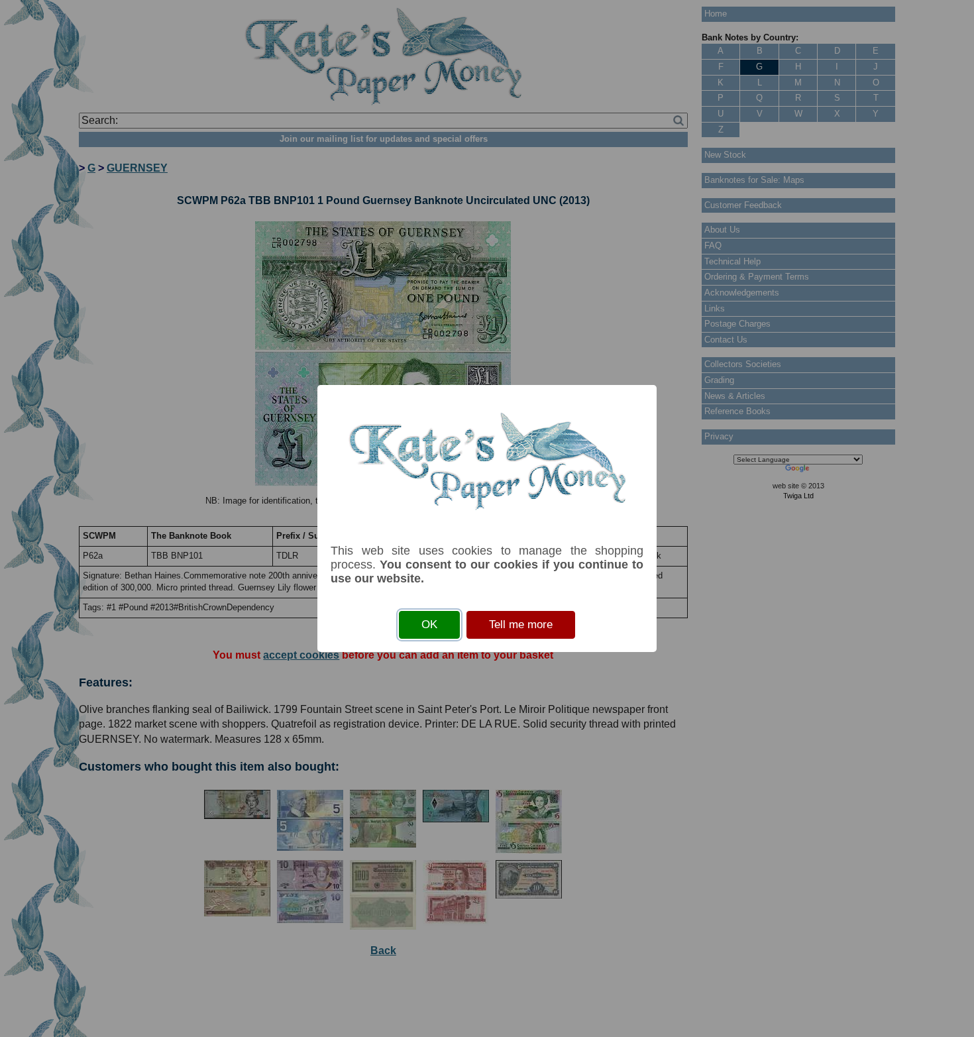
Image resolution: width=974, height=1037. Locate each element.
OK (429, 624)
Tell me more (521, 624)
